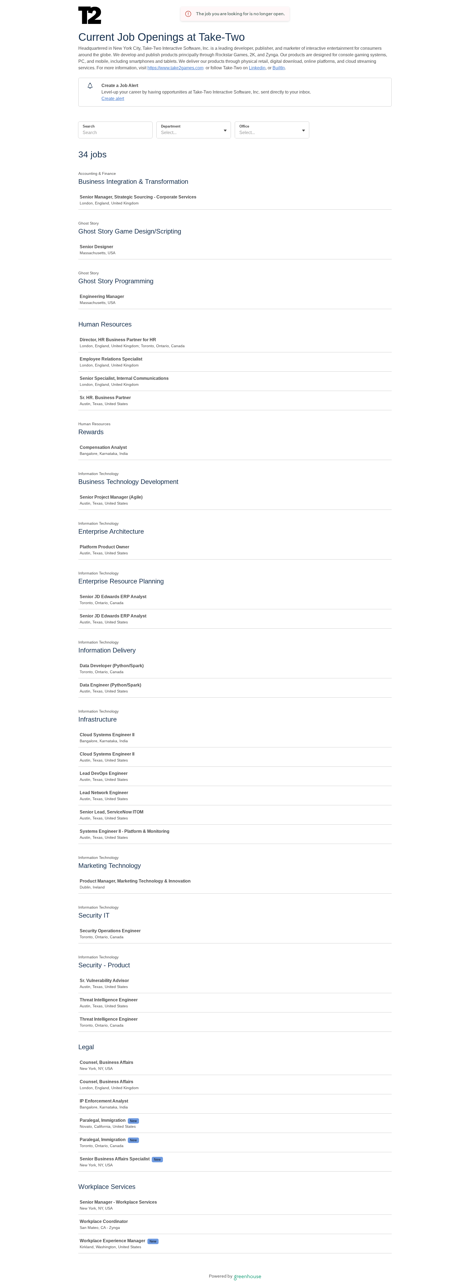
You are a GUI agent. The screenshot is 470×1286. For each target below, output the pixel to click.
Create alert (112, 98)
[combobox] (161, 133)
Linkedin (257, 68)
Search (89, 126)
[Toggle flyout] (225, 130)
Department (170, 126)
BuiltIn (279, 68)
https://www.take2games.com (175, 68)
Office (244, 126)
